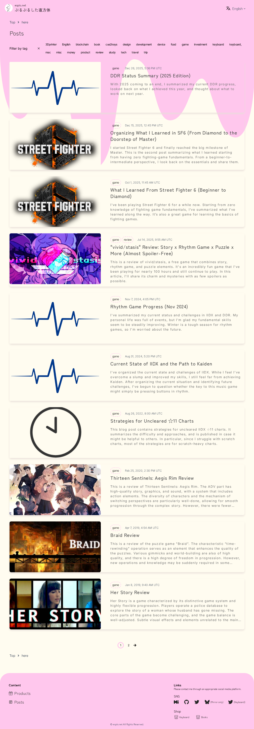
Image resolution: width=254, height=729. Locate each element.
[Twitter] (197, 702)
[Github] (187, 702)
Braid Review (124, 535)
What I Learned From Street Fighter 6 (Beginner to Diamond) (168, 193)
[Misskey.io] (176, 702)
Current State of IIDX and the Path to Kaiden (161, 363)
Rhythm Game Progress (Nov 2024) (149, 306)
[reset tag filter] (38, 48)
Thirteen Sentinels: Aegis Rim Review (152, 478)
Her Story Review (130, 592)
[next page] (135, 645)
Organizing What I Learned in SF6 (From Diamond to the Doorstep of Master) (173, 135)
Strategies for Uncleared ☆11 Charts (152, 420)
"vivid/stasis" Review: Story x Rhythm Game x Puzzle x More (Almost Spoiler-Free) (172, 250)
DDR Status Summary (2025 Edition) (150, 75)
